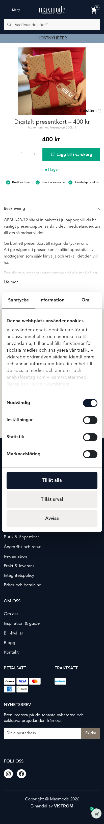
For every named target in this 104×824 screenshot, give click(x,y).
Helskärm (88, 111)
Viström (63, 806)
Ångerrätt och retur (22, 547)
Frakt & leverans (19, 566)
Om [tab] (85, 300)
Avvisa (52, 518)
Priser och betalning (22, 585)
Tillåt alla (52, 480)
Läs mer (11, 282)
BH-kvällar (13, 633)
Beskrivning (14, 209)
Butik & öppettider (21, 537)
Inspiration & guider (22, 623)
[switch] (90, 420)
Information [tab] (51, 300)
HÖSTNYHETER (52, 38)
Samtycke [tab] (18, 300)
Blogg (9, 643)
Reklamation (15, 556)
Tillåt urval (52, 499)
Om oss (11, 614)
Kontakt (11, 652)
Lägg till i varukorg (74, 155)
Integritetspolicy (19, 576)
